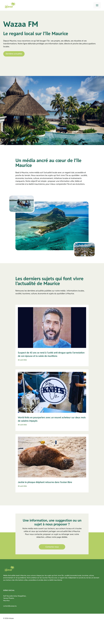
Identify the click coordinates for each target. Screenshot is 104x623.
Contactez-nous (52, 547)
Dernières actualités (14, 54)
